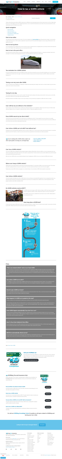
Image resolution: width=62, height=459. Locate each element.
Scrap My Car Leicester (30, 447)
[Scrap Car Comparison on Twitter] (11, 449)
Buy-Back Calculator (50, 443)
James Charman (10, 18)
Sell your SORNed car (30, 352)
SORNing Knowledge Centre (21, 413)
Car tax (9, 345)
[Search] (53, 18)
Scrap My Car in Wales (30, 439)
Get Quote (55, 1)
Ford (38, 439)
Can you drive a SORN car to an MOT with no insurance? (18, 399)
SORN (14, 345)
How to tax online (10, 29)
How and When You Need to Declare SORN (15, 386)
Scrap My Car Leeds (30, 443)
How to (12, 345)
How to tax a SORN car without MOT (14, 406)
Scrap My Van (39, 434)
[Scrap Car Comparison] (13, 2)
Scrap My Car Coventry (30, 451)
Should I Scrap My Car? (50, 438)
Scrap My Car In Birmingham (31, 442)
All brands (38, 438)
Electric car (38, 437)
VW (37, 442)
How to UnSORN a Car (50, 442)
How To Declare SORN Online (50, 440)
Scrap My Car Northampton (31, 444)
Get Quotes (42, 424)
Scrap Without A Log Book (50, 437)
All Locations (29, 434)
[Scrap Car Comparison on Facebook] (6, 449)
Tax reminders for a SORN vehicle (13, 33)
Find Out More (3, 457)
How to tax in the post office (12, 32)
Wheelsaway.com (49, 444)
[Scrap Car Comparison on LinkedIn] (20, 449)
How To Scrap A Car (50, 434)
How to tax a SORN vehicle (12, 393)
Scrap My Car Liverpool (30, 448)
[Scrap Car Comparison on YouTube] (15, 449)
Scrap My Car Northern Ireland (30, 438)
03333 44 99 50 (15, 438)
